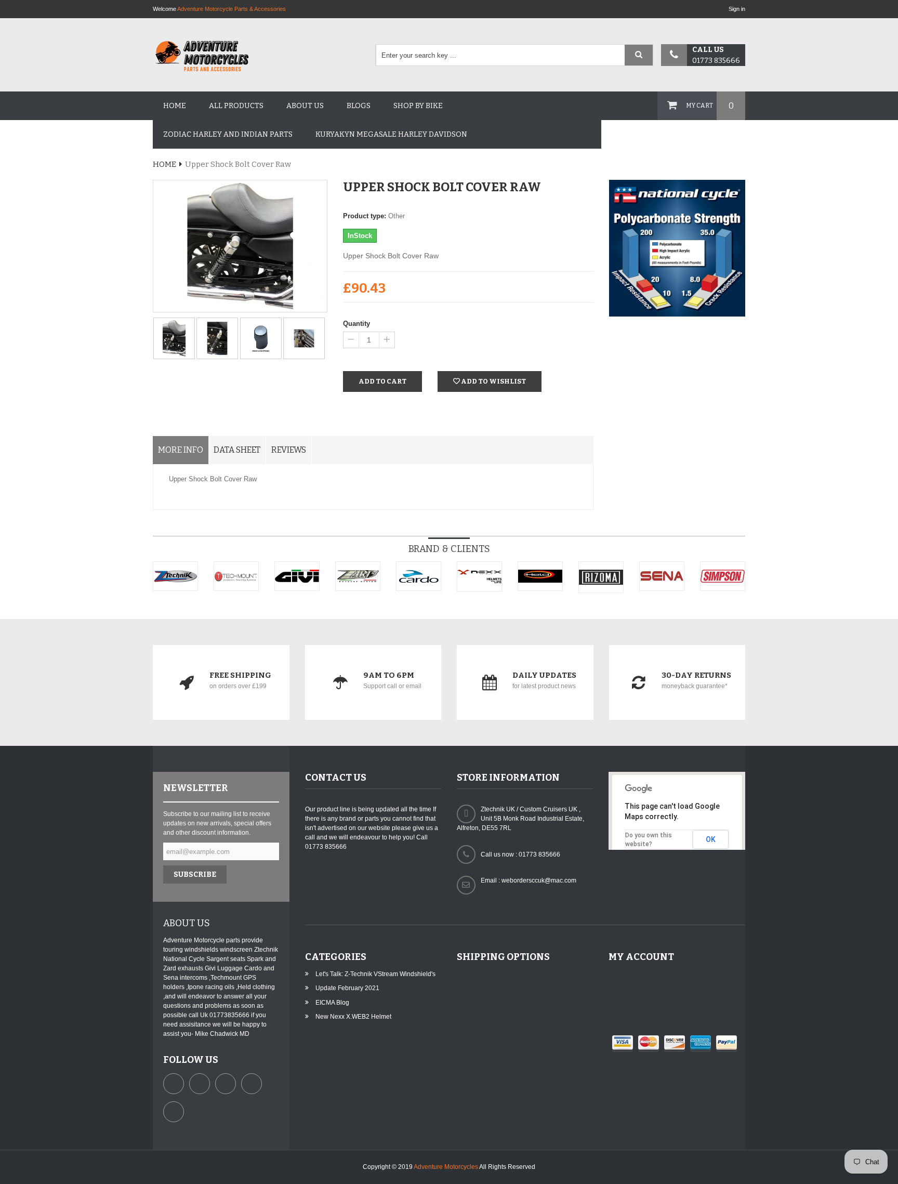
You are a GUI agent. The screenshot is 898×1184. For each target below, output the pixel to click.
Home (174, 105)
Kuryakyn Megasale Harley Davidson (391, 134)
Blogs (359, 105)
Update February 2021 (347, 988)
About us (305, 105)
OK (711, 839)
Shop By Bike (418, 105)
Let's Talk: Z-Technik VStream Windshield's (375, 974)
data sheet (237, 450)
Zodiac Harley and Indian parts (228, 134)
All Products (236, 105)
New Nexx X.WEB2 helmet (353, 1016)
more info (180, 450)
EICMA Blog (332, 1002)
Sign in (737, 9)
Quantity (356, 323)
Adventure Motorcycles (446, 1166)
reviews (288, 450)
